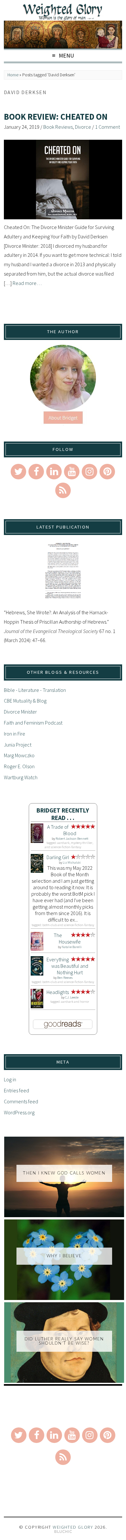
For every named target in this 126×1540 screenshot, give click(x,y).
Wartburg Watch (20, 777)
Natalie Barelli (72, 947)
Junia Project (17, 744)
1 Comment (107, 127)
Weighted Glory (73, 1527)
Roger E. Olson (19, 766)
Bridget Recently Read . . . (63, 814)
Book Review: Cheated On (56, 116)
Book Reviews (58, 127)
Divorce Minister (20, 711)
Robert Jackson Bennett (72, 838)
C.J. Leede (72, 997)
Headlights (58, 992)
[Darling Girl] (37, 871)
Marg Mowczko (19, 755)
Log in (10, 1079)
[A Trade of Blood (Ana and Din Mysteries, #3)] (37, 841)
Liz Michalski (72, 862)
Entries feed (16, 1090)
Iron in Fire (14, 733)
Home (12, 75)
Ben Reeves (65, 978)
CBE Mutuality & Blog (25, 700)
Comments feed (21, 1101)
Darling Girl (58, 857)
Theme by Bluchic (63, 1532)
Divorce (83, 127)
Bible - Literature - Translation (35, 690)
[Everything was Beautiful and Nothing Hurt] (37, 973)
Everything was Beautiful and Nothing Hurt (67, 966)
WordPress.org (19, 1112)
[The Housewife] (37, 948)
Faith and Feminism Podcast (33, 722)
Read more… (27, 283)
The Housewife (67, 938)
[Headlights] (37, 1006)
